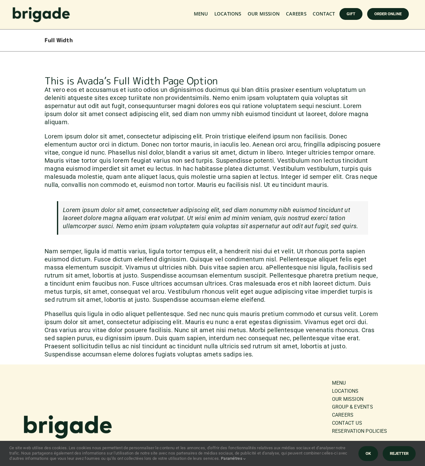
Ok (368, 453)
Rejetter (399, 453)
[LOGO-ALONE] (41, 9)
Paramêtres (232, 458)
